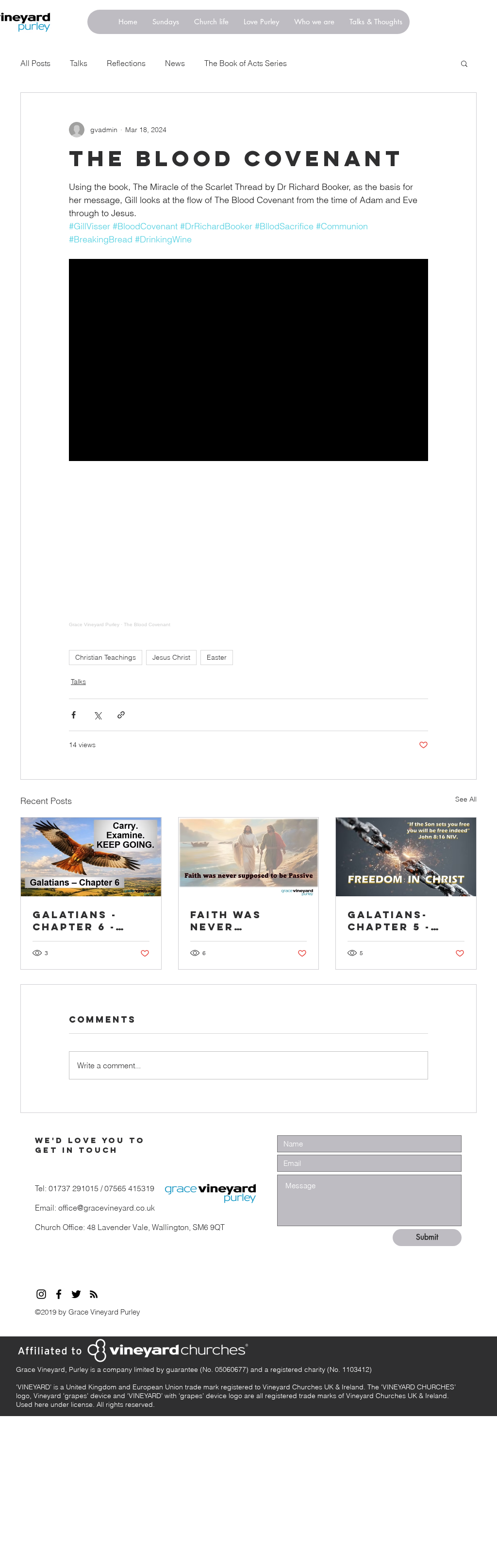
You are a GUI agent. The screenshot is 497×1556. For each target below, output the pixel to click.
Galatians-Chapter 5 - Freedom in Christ (389, 920)
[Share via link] (121, 714)
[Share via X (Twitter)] (97, 714)
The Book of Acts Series (245, 63)
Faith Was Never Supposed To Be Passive (247, 920)
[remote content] (248, 550)
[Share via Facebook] (73, 714)
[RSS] (93, 1294)
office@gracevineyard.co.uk (106, 1208)
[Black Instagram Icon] (41, 1294)
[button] (464, 63)
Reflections (126, 63)
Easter (217, 657)
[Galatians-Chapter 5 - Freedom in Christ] (406, 857)
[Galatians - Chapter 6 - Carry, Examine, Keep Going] (91, 857)
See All (466, 799)
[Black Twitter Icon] (76, 1294)
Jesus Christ (171, 657)
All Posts (35, 63)
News (175, 63)
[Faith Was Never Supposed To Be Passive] (249, 857)
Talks (78, 63)
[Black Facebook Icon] (58, 1294)
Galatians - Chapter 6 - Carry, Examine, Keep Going (84, 920)
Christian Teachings (105, 657)
